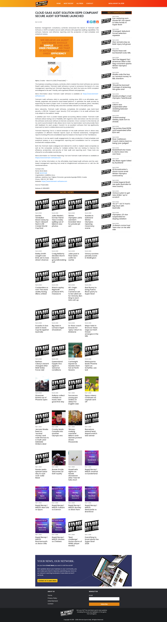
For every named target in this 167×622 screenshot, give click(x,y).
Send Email (43, 173)
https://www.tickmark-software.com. (48, 158)
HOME (59, 3)
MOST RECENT (68, 3)
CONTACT (89, 3)
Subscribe (104, 604)
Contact (50, 604)
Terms (50, 595)
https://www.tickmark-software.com (54, 181)
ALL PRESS (80, 3)
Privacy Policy (52, 598)
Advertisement (53, 601)
